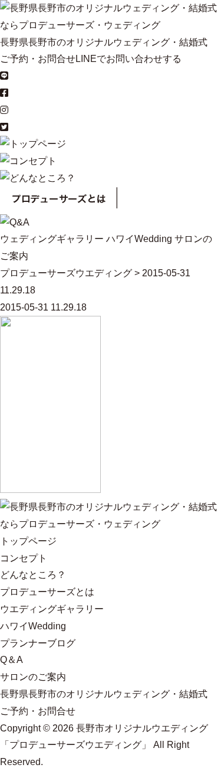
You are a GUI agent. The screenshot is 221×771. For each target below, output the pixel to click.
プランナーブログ (37, 643)
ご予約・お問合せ (37, 59)
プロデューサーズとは (47, 592)
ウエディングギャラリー (52, 609)
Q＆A (11, 660)
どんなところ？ (33, 575)
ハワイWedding (139, 239)
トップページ (28, 541)
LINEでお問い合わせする (128, 59)
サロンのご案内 (33, 677)
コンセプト (23, 558)
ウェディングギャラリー (52, 239)
